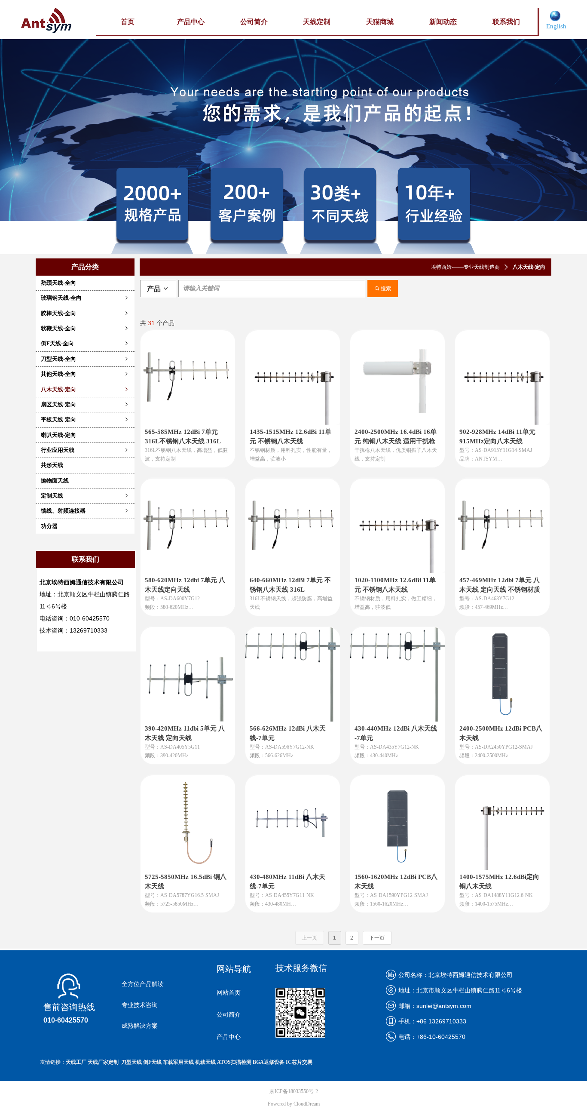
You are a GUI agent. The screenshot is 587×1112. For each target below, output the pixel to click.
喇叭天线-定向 (58, 435)
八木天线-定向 (85, 389)
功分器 (49, 526)
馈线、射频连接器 (85, 510)
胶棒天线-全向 (85, 313)
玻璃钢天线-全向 (85, 298)
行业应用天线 (85, 450)
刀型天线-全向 (85, 359)
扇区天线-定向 (85, 404)
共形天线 (52, 465)
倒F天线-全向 (85, 343)
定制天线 (85, 495)
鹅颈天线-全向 (58, 283)
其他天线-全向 (85, 374)
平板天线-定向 (85, 419)
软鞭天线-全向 (85, 328)
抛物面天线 (55, 480)
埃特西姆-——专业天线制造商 (465, 267)
